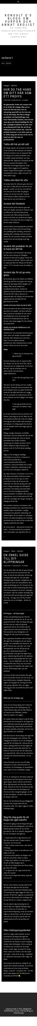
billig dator (18, 661)
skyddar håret (13, 426)
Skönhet (14, 85)
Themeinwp (18, 1013)
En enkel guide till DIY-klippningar (16, 558)
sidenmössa (22, 395)
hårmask (7, 843)
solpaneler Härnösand (13, 957)
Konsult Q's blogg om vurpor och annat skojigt (18, 20)
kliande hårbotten (19, 756)
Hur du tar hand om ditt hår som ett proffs (18, 93)
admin (26, 100)
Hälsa (13, 551)
